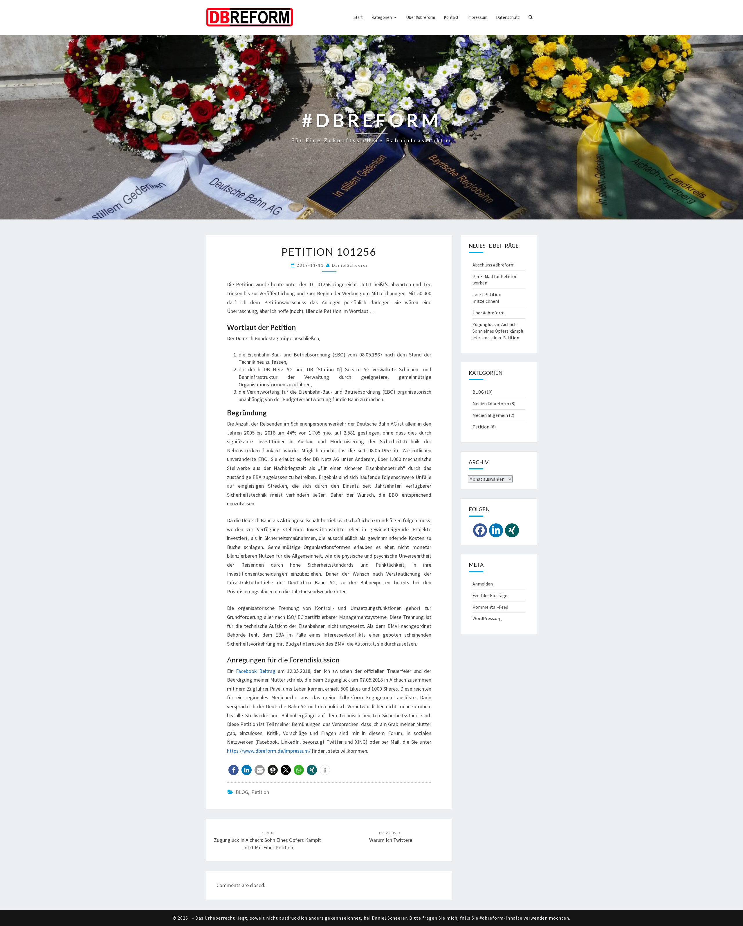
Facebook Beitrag (255, 671)
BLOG (242, 792)
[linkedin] (496, 530)
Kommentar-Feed (490, 607)
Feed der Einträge (490, 595)
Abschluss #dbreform (494, 265)
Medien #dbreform (491, 403)
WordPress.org (487, 618)
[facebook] (480, 530)
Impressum (477, 17)
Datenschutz (508, 17)
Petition (260, 792)
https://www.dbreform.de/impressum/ (269, 750)
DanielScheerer (350, 265)
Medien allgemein (490, 415)
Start (358, 17)
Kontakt (451, 17)
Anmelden (483, 584)
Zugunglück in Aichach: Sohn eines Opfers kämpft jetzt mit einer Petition (267, 840)
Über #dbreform (420, 17)
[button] (233, 770)
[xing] (512, 530)
